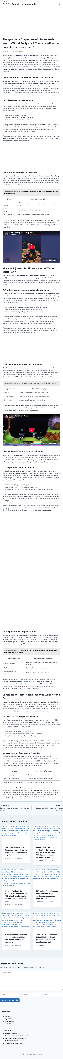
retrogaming (8, 51)
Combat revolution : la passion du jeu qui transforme (49, 808)
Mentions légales (11, 1033)
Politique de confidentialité (14, 1043)
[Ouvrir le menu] (59, 4)
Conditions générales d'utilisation (16, 1036)
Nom (3, 994)
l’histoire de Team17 (29, 682)
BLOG (4, 36)
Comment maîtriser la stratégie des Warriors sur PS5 (14, 808)
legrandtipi (8, 1019)
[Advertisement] (31, 20)
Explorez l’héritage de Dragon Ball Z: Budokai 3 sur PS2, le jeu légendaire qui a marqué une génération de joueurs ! (16, 896)
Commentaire (6, 972)
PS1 (7, 36)
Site (45, 994)
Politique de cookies (12, 1041)
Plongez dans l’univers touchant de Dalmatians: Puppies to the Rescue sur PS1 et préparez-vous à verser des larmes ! (46, 852)
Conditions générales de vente (15, 1038)
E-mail (25, 994)
